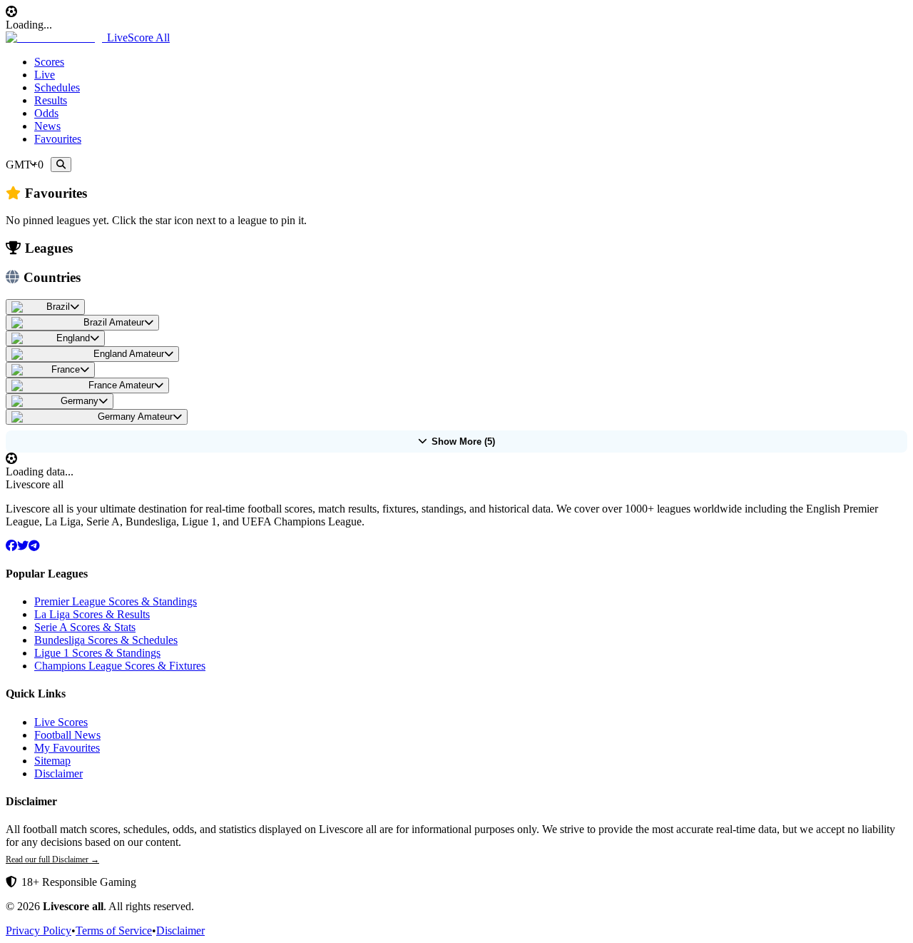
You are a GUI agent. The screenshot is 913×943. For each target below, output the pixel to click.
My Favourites (67, 748)
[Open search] (61, 164)
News (47, 126)
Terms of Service (114, 930)
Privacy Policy (38, 930)
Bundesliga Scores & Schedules (106, 640)
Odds (46, 113)
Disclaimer (58, 773)
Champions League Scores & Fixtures (119, 666)
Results (50, 100)
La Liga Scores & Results (92, 614)
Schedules (57, 87)
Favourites (57, 139)
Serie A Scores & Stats (85, 627)
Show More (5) (463, 441)
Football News (67, 735)
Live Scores (61, 722)
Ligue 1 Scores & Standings (97, 653)
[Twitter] (23, 546)
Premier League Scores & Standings (115, 601)
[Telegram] (34, 546)
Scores (49, 62)
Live (44, 75)
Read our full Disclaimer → (52, 859)
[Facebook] (11, 546)
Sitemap (52, 761)
